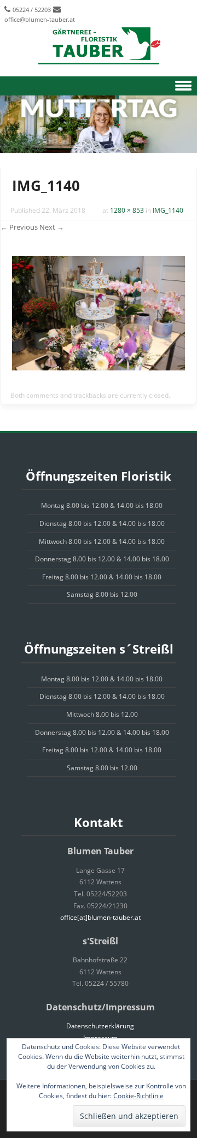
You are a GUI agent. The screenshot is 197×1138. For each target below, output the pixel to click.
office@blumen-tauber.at (39, 19)
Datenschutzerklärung (100, 1026)
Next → (51, 227)
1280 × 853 (127, 210)
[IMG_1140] (98, 367)
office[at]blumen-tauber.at (100, 917)
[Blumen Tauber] (98, 46)
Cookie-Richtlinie (138, 1095)
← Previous (19, 227)
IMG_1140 (168, 210)
